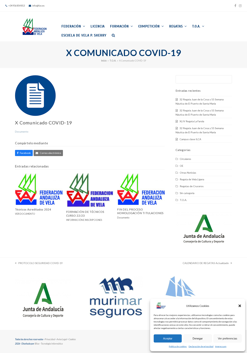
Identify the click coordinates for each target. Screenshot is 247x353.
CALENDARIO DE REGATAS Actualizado (206, 263)
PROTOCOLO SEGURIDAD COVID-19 (39, 263)
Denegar (198, 338)
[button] (240, 306)
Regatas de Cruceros (192, 186)
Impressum (220, 346)
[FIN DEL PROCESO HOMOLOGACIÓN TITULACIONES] (141, 188)
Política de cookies (178, 346)
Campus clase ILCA (190, 139)
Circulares (185, 158)
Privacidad (50, 339)
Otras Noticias (188, 172)
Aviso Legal (62, 339)
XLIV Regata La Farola (192, 121)
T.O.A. (183, 199)
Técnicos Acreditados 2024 (33, 209)
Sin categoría (187, 193)
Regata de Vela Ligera (192, 179)
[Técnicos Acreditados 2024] (39, 188)
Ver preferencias (227, 338)
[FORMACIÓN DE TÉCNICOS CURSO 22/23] (90, 189)
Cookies (72, 339)
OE (181, 165)
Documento (21, 131)
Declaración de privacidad (201, 346)
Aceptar (167, 338)
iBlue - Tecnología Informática (49, 343)
